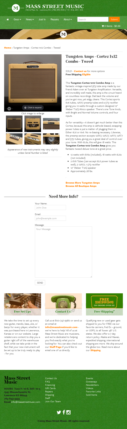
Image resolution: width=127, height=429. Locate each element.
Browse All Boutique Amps (81, 186)
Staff (47, 398)
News (29, 19)
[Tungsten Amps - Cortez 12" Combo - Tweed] (14, 124)
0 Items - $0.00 (112, 26)
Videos (89, 388)
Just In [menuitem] (42, 19)
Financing (50, 385)
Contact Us (51, 378)
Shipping (95, 350)
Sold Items (91, 394)
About (67, 19)
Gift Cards (50, 388)
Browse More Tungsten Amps (83, 182)
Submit (114, 19)
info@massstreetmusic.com (61, 327)
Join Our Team (53, 401)
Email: (38, 214)
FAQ (47, 381)
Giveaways (91, 381)
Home (7, 47)
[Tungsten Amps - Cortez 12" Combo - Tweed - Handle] (14, 138)
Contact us (80, 71)
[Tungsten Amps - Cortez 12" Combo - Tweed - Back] (32, 124)
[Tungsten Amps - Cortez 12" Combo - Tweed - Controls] (32, 139)
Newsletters (92, 385)
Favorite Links (93, 391)
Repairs (49, 391)
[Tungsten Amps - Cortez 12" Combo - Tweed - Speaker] (51, 138)
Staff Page (56, 347)
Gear (17, 19)
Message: (39, 225)
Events (89, 378)
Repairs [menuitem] (55, 19)
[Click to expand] (33, 82)
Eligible (86, 74)
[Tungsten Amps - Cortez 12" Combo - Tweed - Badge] (51, 123)
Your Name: (41, 203)
